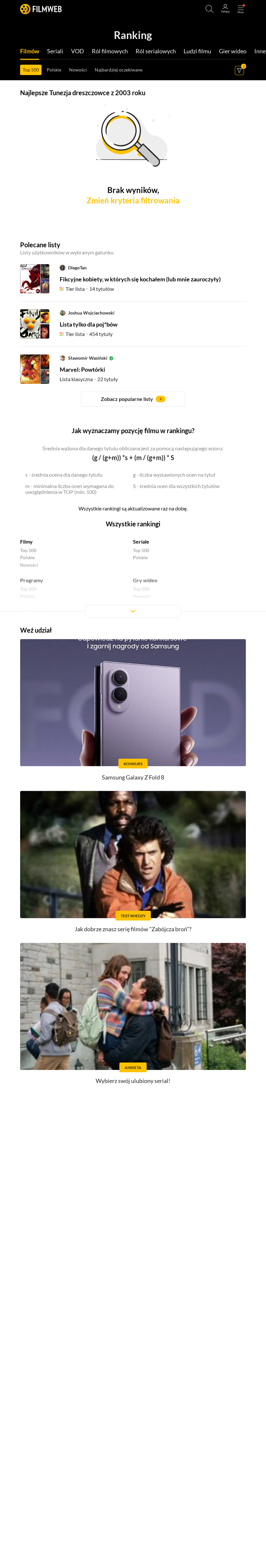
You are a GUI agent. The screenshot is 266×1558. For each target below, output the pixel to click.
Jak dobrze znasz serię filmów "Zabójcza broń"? (133, 929)
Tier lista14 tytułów (90, 289)
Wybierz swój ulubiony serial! (133, 1080)
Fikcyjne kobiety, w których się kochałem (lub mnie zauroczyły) (140, 279)
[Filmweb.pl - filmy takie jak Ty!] (41, 9)
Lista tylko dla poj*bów (88, 324)
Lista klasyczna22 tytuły (89, 379)
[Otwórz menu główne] (241, 9)
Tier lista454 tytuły (89, 334)
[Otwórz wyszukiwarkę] (209, 9)
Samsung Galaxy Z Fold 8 (133, 777)
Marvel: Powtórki (82, 369)
